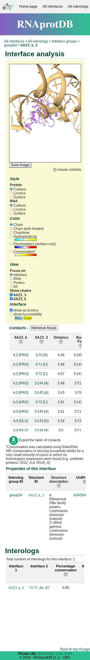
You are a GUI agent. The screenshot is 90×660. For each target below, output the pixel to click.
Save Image (20, 165)
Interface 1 (16, 568)
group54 (10, 45)
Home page (28, 6)
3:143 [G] (41, 421)
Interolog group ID (16, 479)
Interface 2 (39, 566)
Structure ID (36, 479)
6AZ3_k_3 (36, 495)
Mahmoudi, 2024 (55, 653)
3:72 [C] (41, 374)
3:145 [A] (41, 392)
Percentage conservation (66, 568)
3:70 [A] (41, 355)
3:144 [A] (41, 383)
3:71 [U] (41, 364)
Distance (61, 337)
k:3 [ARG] (20, 402)
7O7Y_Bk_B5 (39, 588)
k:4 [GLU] (21, 421)
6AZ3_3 (19, 295)
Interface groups (64, 41)
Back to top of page (75, 649)
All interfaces (53, 6)
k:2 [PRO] (20, 355)
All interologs (38, 41)
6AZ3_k (19, 299)
